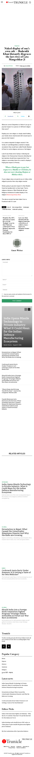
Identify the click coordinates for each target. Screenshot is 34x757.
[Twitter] (9, 646)
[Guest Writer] (17, 243)
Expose (17, 46)
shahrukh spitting (17, 209)
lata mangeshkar (17, 207)
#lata (19, 195)
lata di (9, 207)
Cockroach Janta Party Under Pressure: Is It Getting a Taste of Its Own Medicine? (11, 367)
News (3, 568)
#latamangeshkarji (11, 195)
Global (4, 527)
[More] (29, 116)
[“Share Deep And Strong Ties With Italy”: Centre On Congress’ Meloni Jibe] (27, 390)
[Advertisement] (17, 23)
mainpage (26, 207)
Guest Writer (9, 66)
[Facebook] (4, 646)
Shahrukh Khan (6, 209)
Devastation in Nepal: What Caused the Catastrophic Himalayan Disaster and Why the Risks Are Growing (11, 355)
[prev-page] (25, 309)
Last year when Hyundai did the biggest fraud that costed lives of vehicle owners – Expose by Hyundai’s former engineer (24, 224)
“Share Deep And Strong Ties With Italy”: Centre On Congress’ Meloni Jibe (11, 391)
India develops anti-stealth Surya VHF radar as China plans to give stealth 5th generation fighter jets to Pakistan (16, 724)
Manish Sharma (8, 345)
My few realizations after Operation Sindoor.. (15, 731)
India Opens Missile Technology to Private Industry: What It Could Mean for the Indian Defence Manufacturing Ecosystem (17, 330)
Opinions (5, 482)
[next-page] (29, 309)
